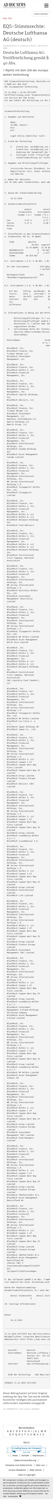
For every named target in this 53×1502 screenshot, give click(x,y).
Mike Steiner (36, 1470)
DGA (5, 18)
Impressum (38, 1455)
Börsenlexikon (26, 1427)
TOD (10, 18)
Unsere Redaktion (17, 1470)
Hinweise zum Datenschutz (18, 1465)
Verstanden (13, 1496)
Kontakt (25, 1455)
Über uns (40, 1465)
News (15, 1455)
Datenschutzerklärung (25, 1460)
